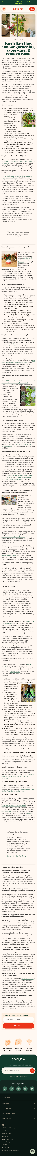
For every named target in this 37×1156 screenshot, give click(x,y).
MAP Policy (5, 1147)
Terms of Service (7, 1133)
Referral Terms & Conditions (10, 1150)
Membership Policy (8, 1139)
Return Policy (6, 1142)
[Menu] (4, 9)
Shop (32, 9)
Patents (4, 1131)
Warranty (4, 1144)
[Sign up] (32, 1070)
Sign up (17, 1026)
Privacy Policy (6, 1136)
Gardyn (13, 1128)
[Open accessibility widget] (3, 1125)
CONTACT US (6, 1118)
